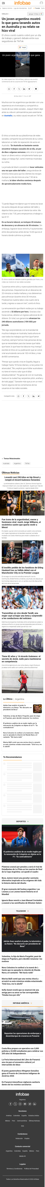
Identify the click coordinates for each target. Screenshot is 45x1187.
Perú (13, 1121)
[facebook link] (10, 1104)
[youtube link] (25, 1104)
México (7, 1121)
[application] (22, 64)
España (24, 1115)
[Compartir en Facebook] (14, 89)
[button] (3, 3)
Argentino (17, 463)
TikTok (27, 463)
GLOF (27, 8)
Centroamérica (22, 1121)
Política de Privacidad (31, 1169)
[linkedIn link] (34, 1104)
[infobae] (22, 3)
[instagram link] (20, 1104)
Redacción (19, 1138)
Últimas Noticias (34, 1121)
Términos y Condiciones (14, 1169)
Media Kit (22, 1156)
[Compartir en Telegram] (29, 89)
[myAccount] (41, 3)
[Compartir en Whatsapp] (9, 89)
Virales (5, 14)
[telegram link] (29, 1104)
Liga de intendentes (17, 8)
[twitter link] (15, 1104)
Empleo (26, 1138)
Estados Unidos (33, 1115)
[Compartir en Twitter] (19, 89)
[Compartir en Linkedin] (24, 89)
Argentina (9, 1151)
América (9, 1115)
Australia (6, 463)
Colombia (16, 1115)
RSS (22, 1126)
